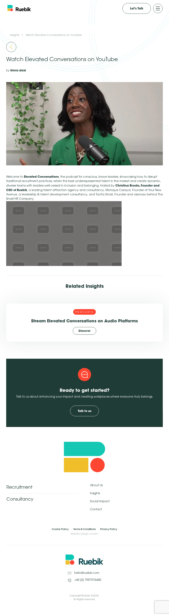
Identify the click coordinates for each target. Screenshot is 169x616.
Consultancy (19, 499)
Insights (14, 35)
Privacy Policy (108, 529)
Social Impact (100, 501)
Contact (96, 509)
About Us (96, 485)
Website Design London (84, 534)
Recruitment (19, 487)
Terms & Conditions (84, 529)
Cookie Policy (60, 529)
